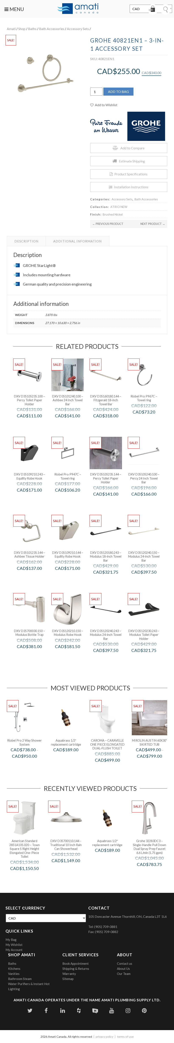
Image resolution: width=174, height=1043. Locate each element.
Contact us (124, 963)
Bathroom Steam (20, 979)
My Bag (11, 939)
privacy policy (104, 1036)
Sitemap (68, 979)
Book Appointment (75, 963)
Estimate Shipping (132, 161)
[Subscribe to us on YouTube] (111, 1010)
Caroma (113, 769)
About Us (123, 968)
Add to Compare (132, 148)
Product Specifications (130, 174)
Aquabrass (72, 759)
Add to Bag (118, 91)
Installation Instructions (131, 187)
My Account (14, 950)
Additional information (77, 241)
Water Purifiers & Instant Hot (29, 984)
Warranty (69, 974)
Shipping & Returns (75, 968)
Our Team (123, 974)
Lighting (14, 989)
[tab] (26, 241)
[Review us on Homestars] (95, 1010)
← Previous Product (107, 223)
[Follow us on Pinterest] (144, 1010)
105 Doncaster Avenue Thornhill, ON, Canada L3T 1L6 (127, 916)
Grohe (155, 873)
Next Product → (152, 223)
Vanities (14, 974)
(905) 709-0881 (105, 927)
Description (26, 241)
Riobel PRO (149, 421)
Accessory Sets (78, 29)
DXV (35, 425)
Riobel (30, 765)
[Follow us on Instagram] (128, 1010)
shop (21, 29)
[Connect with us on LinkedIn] (62, 1010)
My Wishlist (14, 945)
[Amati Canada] (77, 9)
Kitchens (14, 968)
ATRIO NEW (118, 207)
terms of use (125, 1036)
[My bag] (152, 9)
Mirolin (155, 765)
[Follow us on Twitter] (30, 1010)
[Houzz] (79, 1010)
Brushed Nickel (113, 214)
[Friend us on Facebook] (46, 1010)
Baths (32, 29)
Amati (11, 29)
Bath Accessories (51, 29)
